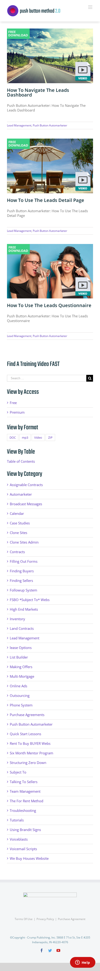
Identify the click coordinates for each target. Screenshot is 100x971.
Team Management (25, 791)
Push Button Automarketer (50, 125)
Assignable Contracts (26, 484)
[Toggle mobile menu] (90, 7)
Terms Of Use (24, 919)
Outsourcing (20, 695)
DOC (13, 437)
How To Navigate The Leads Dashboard (38, 92)
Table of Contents (21, 461)
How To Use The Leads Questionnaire (49, 305)
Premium (17, 412)
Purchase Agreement (71, 919)
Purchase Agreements (27, 714)
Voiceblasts (19, 839)
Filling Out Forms (23, 561)
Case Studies (20, 523)
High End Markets (24, 609)
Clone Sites (18, 532)
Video (38, 437)
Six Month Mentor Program (31, 753)
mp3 (25, 437)
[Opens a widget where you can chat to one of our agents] (82, 963)
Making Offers (21, 666)
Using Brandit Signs (25, 829)
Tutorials (17, 820)
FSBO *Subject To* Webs (30, 599)
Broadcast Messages (26, 504)
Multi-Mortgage (22, 676)
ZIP (50, 437)
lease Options (21, 647)
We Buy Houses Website (29, 858)
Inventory (17, 618)
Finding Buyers (22, 571)
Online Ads (18, 686)
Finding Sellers (21, 580)
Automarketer (21, 494)
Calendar (17, 513)
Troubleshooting (23, 810)
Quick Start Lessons (25, 733)
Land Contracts (22, 628)
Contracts (17, 551)
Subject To (18, 772)
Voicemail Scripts (23, 848)
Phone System (21, 705)
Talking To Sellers (23, 781)
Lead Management (19, 125)
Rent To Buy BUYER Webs (30, 743)
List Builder (19, 657)
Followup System (23, 590)
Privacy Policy (45, 919)
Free (13, 402)
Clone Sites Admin (24, 542)
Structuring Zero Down (28, 762)
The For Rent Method (26, 801)
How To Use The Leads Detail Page (45, 200)
